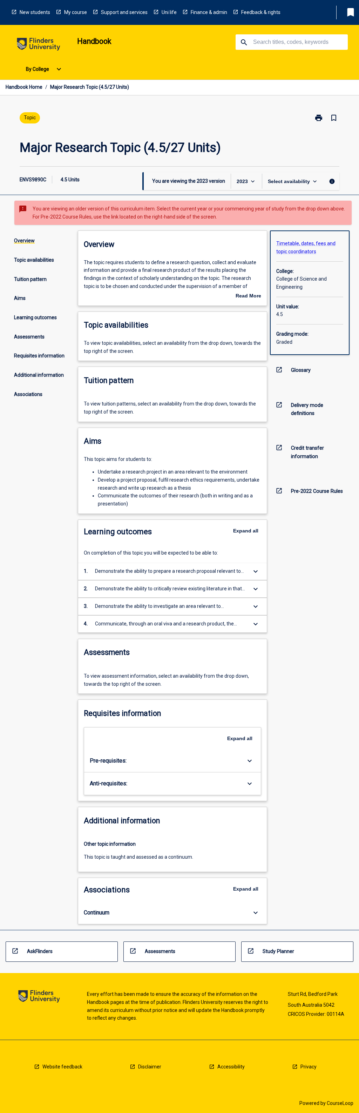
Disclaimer (149, 1067)
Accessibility (231, 1067)
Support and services (124, 12)
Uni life (169, 12)
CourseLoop (340, 1103)
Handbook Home (24, 87)
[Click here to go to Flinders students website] (38, 45)
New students (35, 12)
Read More (248, 296)
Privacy (308, 1067)
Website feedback (62, 1067)
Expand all (245, 531)
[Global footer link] (39, 997)
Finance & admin (209, 12)
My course (75, 12)
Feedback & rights (260, 12)
